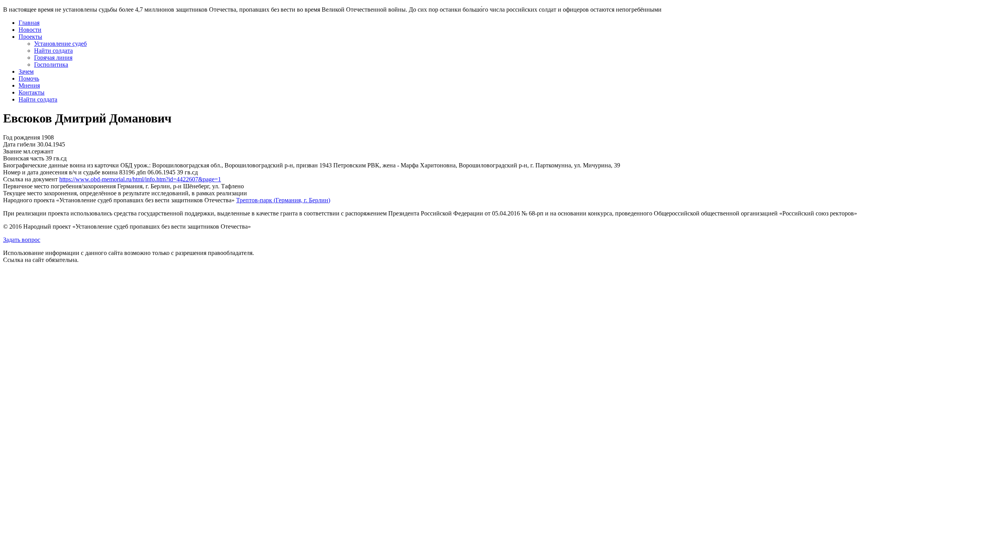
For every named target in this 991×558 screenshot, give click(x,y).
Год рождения (21, 137)
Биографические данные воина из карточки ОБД (67, 165)
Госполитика (51, 64)
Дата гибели (19, 144)
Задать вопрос (21, 239)
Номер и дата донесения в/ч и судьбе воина (60, 172)
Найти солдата (53, 50)
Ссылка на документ (30, 179)
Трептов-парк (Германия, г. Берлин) (283, 200)
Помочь (29, 78)
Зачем (26, 71)
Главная (29, 22)
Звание (12, 151)
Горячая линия (53, 57)
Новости (30, 29)
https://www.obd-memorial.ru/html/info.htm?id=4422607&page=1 (140, 179)
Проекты (30, 36)
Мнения (29, 85)
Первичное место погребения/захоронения (59, 186)
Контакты (32, 92)
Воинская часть (23, 158)
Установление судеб (60, 43)
